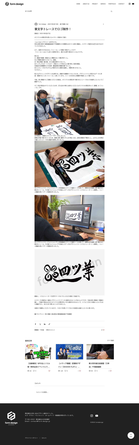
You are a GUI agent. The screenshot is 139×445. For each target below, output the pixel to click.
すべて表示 (110, 340)
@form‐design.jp (43, 421)
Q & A (44, 437)
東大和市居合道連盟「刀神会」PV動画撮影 (99, 365)
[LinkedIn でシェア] (45, 324)
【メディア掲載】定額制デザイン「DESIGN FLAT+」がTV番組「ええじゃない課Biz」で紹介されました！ (69, 366)
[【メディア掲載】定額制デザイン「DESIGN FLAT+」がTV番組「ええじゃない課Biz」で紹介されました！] (69, 351)
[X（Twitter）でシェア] (40, 324)
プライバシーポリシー (31, 437)
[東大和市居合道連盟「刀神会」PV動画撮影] (100, 351)
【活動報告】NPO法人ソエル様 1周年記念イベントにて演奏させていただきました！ (38, 366)
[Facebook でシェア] (35, 324)
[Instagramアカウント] (129, 4)
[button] (111, 11)
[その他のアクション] (103, 24)
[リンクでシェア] (49, 324)
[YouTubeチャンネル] (133, 4)
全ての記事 (28, 11)
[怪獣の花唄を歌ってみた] (38, 351)
